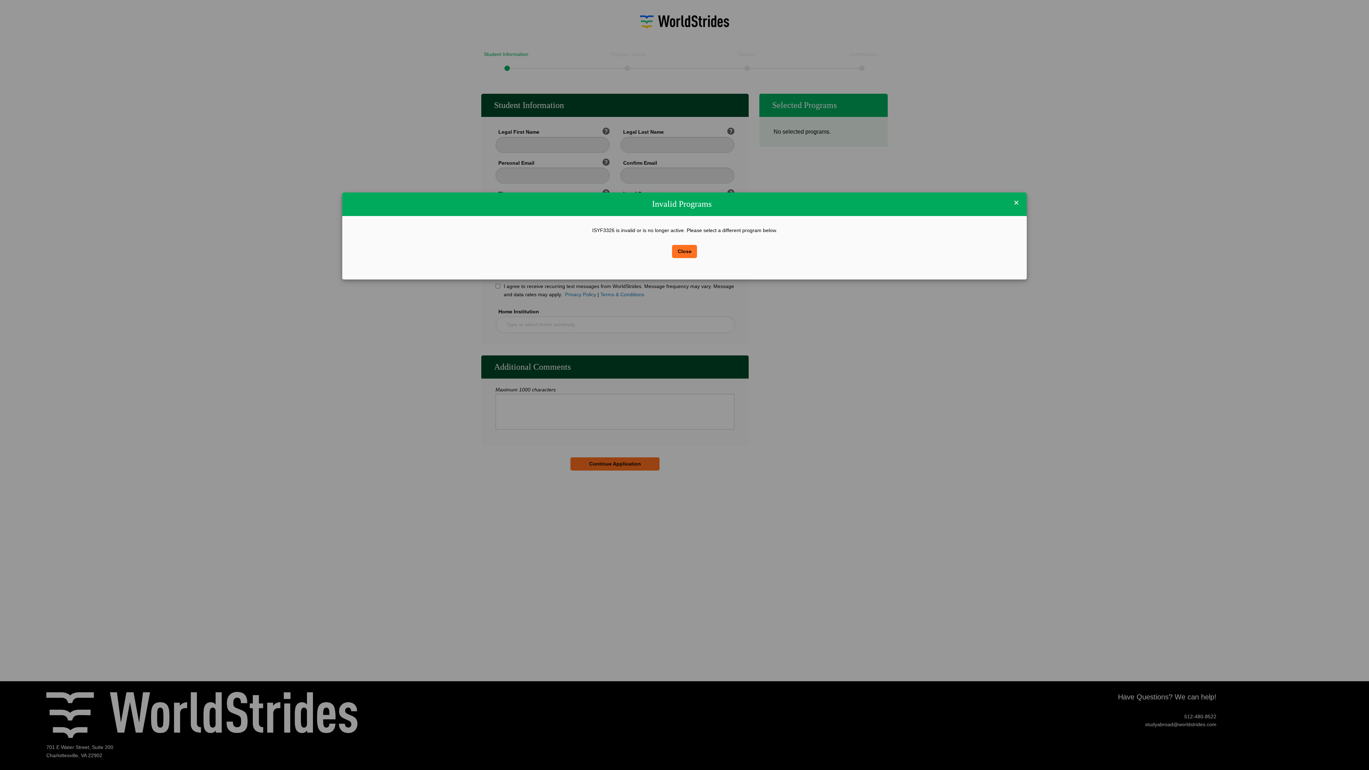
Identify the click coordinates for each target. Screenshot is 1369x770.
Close (685, 251)
